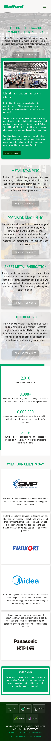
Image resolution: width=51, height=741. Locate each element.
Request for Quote (25, 54)
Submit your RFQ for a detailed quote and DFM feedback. (25, 422)
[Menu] (44, 6)
